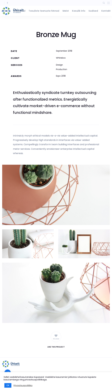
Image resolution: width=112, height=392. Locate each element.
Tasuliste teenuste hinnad (44, 10)
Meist (66, 10)
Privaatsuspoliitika (23, 385)
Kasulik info (78, 10)
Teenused (19, 10)
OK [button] (7, 385)
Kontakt (106, 10)
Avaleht (5, 10)
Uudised (93, 10)
